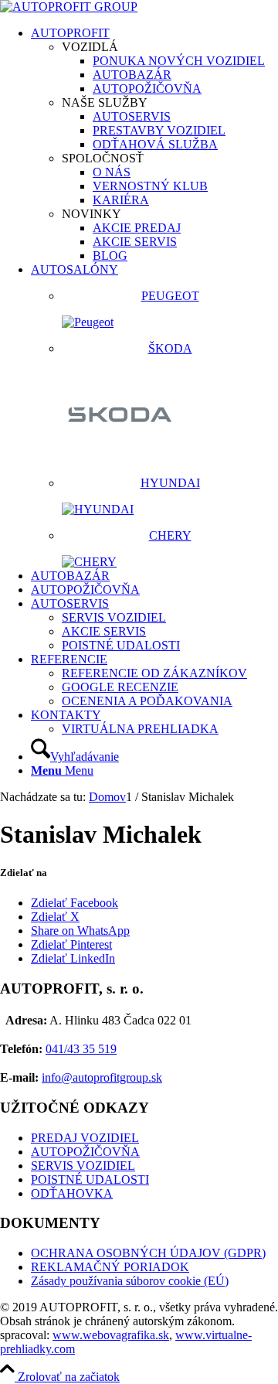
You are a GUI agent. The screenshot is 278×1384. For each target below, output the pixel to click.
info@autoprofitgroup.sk (102, 1077)
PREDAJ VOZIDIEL (85, 1137)
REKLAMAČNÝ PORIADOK (110, 1266)
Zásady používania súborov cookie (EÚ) (130, 1280)
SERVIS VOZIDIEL (83, 1165)
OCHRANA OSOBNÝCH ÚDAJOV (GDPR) (148, 1253)
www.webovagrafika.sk (111, 1334)
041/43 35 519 (81, 1048)
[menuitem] (154, 144)
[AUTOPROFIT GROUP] (68, 6)
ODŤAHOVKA (72, 1193)
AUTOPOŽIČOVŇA (85, 1151)
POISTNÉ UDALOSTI (90, 1179)
